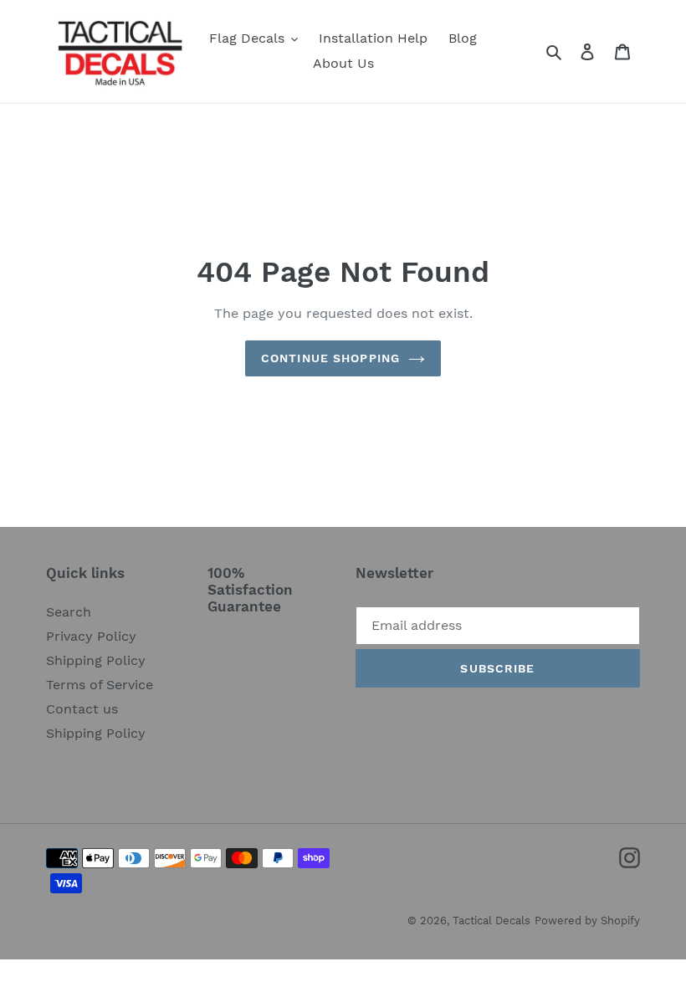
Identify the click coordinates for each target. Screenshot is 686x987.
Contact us (82, 709)
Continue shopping (330, 358)
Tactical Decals (491, 920)
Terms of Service (99, 685)
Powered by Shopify (587, 920)
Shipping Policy (96, 660)
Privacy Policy (91, 636)
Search (68, 612)
